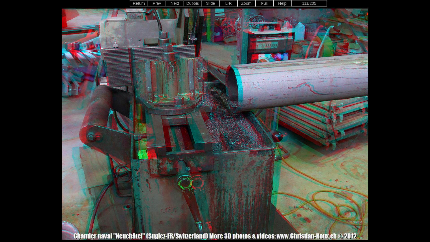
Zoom (246, 3)
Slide (210, 3)
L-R (228, 3)
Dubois (192, 3)
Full (264, 3)
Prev (157, 3)
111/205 (309, 3)
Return (139, 3)
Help (282, 3)
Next (175, 3)
